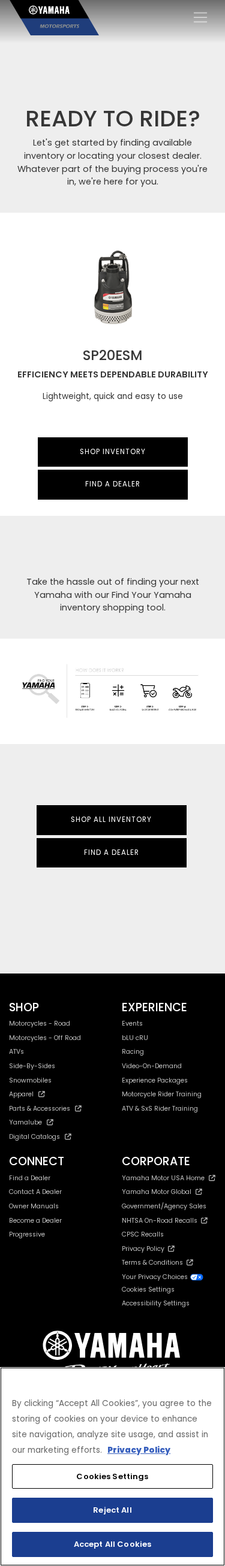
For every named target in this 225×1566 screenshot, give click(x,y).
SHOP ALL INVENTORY (111, 819)
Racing (133, 1051)
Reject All (112, 1510)
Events (132, 1023)
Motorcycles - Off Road (45, 1037)
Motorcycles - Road (39, 1023)
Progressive (27, 1234)
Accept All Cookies (112, 1544)
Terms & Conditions (154, 1262)
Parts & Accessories (39, 1108)
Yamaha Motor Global (156, 1191)
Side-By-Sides (32, 1066)
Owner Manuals (34, 1206)
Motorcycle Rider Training (162, 1094)
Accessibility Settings (156, 1303)
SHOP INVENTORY (113, 452)
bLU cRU (135, 1037)
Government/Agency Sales (164, 1206)
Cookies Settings (112, 1476)
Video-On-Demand (152, 1066)
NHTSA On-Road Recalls (161, 1220)
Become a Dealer (35, 1220)
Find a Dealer (29, 1178)
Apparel (21, 1094)
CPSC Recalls (143, 1234)
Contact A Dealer (35, 1191)
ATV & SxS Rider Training (160, 1108)
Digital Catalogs (34, 1136)
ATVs (16, 1051)
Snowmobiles (30, 1080)
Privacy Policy (145, 1248)
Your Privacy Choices (156, 1276)
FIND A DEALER (112, 484)
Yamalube (25, 1122)
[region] (112, 1466)
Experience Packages (155, 1080)
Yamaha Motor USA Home (163, 1178)
